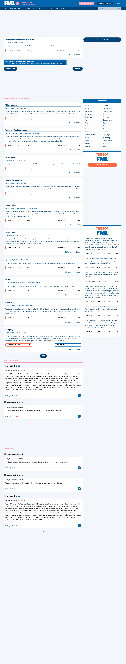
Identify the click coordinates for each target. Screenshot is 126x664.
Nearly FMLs (65, 8)
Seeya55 (10, 366)
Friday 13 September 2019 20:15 (14, 459)
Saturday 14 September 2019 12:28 (15, 371)
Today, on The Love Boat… (16, 130)
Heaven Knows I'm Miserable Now (19, 39)
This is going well (12, 105)
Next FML (77, 69)
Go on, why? (10, 157)
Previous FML (10, 69)
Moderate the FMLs (105, 3)
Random (13, 8)
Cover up (9, 303)
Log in (119, 3)
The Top (39, 8)
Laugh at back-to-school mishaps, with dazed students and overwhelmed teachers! (34, 62)
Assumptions (10, 232)
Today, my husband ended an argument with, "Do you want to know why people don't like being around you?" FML (43, 164)
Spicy (20, 8)
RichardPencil (11, 402)
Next (43, 356)
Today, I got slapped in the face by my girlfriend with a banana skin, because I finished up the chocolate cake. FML (102, 275)
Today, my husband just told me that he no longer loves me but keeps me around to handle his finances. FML (40, 263)
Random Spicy (29, 8)
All (6, 8)
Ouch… (8, 280)
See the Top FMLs (102, 165)
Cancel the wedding (13, 180)
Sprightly (9, 330)
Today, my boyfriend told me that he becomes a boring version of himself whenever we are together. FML (39, 286)
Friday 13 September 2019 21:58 (14, 407)
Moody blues (10, 205)
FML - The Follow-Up (51, 8)
